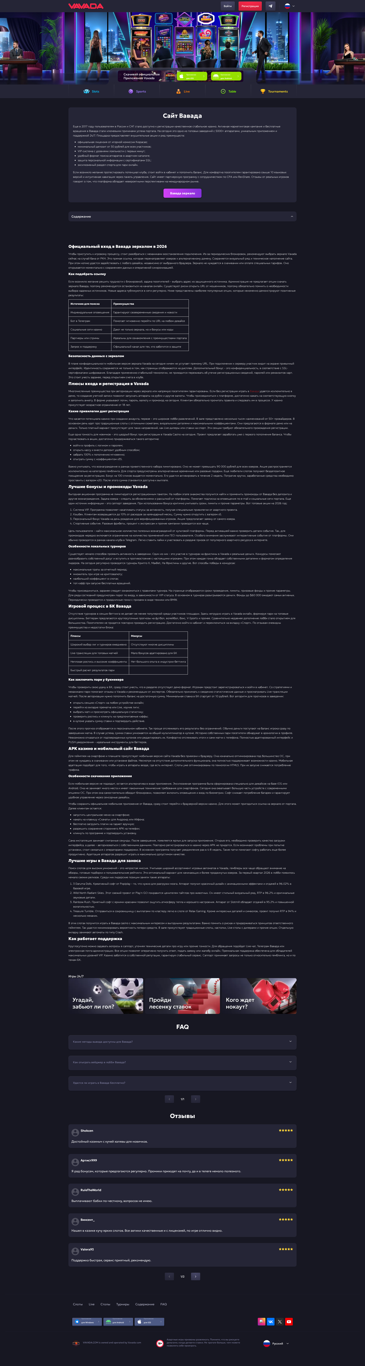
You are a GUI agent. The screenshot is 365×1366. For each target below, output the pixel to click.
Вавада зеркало (182, 193)
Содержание (144, 1304)
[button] (360, 48)
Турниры (122, 1304)
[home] (85, 6)
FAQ (163, 1304)
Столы (105, 1304)
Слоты (78, 1304)
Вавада (254, 391)
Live (91, 1304)
